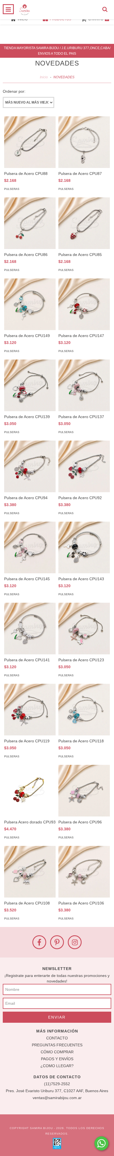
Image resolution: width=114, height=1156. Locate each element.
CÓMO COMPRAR (57, 1052)
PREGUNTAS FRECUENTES (57, 1045)
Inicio (44, 77)
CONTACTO (57, 1038)
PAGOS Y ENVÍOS (57, 1059)
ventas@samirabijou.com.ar (57, 1097)
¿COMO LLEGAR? (57, 1066)
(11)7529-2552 (57, 1084)
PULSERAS (11, 188)
